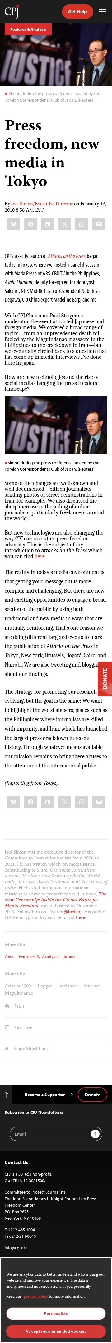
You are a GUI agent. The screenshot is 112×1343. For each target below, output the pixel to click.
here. (40, 556)
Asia (9, 957)
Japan (69, 957)
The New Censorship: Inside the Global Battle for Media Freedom (55, 900)
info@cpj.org (16, 1247)
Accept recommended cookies (56, 1331)
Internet (91, 986)
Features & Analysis (28, 29)
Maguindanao (19, 994)
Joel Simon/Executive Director (42, 204)
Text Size (22, 1028)
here (80, 918)
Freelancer (67, 986)
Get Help (77, 11)
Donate (92, 1094)
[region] (56, 1300)
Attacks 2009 (18, 986)
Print (18, 1007)
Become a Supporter (45, 1094)
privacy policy (36, 1297)
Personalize (56, 1313)
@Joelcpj (73, 912)
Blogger (44, 986)
